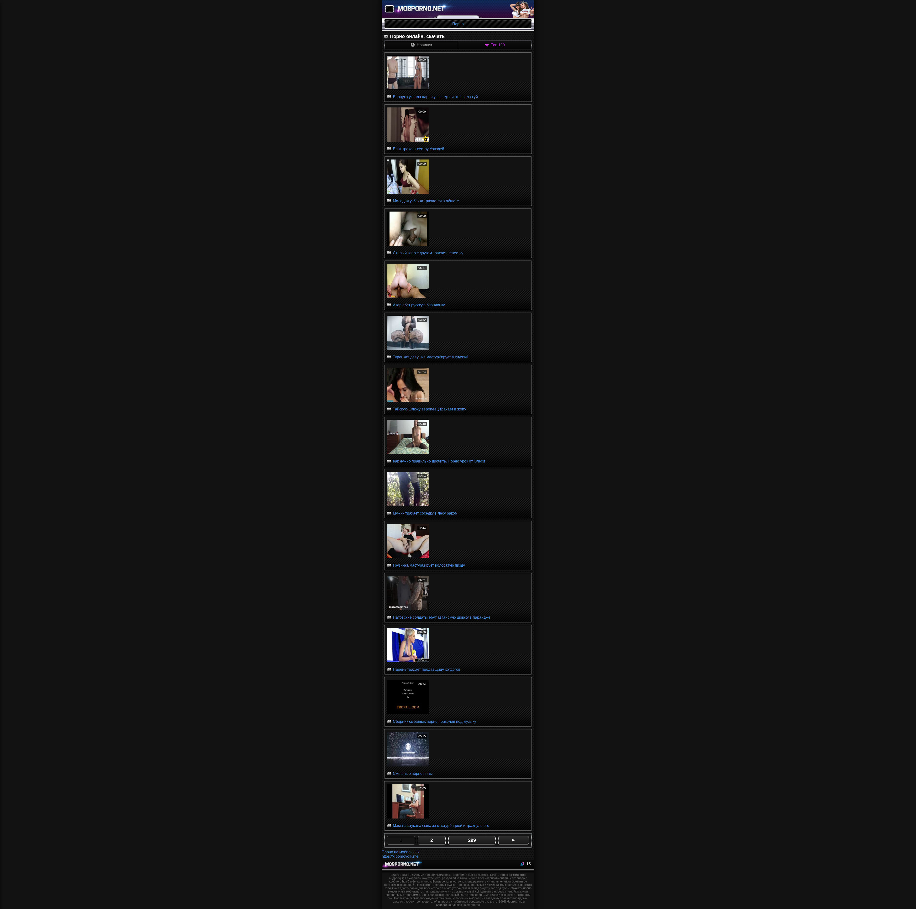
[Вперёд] (514, 840)
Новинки (424, 45)
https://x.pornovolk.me (400, 856)
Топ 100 (497, 45)
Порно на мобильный (401, 852)
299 (472, 840)
